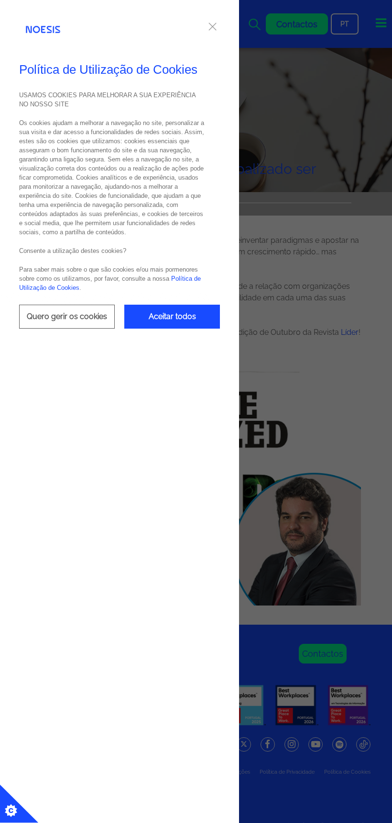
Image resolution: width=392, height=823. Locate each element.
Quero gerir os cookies (67, 316)
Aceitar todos (172, 316)
